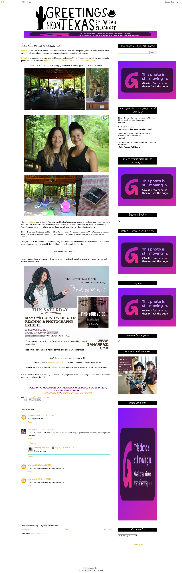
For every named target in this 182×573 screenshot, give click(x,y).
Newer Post (26, 530)
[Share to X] (35, 399)
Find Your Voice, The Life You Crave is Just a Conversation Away (69, 61)
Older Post (107, 530)
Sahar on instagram (57, 367)
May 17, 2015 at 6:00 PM (45, 429)
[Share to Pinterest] (40, 399)
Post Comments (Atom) (39, 533)
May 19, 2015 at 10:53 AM (64, 448)
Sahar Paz (25, 58)
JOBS (141, 545)
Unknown (31, 415)
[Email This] (30, 399)
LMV (29, 465)
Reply (30, 422)
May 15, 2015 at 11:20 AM (45, 415)
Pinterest (87, 393)
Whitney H (31, 429)
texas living (43, 397)
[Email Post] (25, 399)
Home (67, 530)
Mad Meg (25, 51)
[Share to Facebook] (37, 399)
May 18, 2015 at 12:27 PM (41, 465)
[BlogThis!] (32, 399)
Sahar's (32, 222)
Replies (33, 443)
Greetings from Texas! (42, 448)
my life (32, 397)
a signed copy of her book (58, 362)
